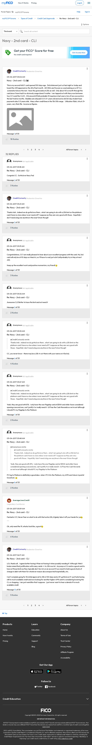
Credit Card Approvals (46, 18)
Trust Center (65, 641)
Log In (79, 3)
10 (15, 590)
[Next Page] (43, 149)
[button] (87, 68)
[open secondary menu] (89, 3)
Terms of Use (65, 635)
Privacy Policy (65, 646)
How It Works (23, 3)
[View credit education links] (87, 699)
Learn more (46, 727)
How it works (8, 635)
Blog (33, 646)
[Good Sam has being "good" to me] (82, 149)
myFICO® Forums (22, 12)
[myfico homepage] (7, 2)
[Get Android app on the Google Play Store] (54, 671)
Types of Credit (27, 18)
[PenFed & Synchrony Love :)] (85, 149)
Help (78, 12)
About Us (64, 630)
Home (5, 630)
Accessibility (65, 658)
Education (35, 630)
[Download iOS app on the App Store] (37, 671)
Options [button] (86, 24)
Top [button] (5, 613)
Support (35, 641)
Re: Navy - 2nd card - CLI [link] (69, 18)
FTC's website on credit (65, 738)
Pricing (33, 3)
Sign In (87, 12)
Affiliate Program (67, 652)
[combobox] (54, 31)
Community (36, 635)
